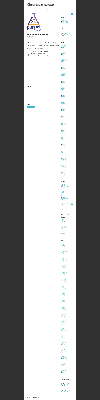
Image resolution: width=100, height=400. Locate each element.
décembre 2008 (64, 147)
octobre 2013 (64, 128)
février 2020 (64, 80)
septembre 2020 (64, 74)
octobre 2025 (64, 46)
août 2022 (63, 63)
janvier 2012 (64, 132)
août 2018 (63, 96)
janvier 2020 (64, 81)
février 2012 (64, 131)
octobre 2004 (64, 159)
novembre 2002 (64, 168)
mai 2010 (63, 138)
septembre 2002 (64, 170)
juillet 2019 (64, 87)
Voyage (63, 192)
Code (63, 183)
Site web (28, 104)
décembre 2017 (64, 100)
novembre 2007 (64, 153)
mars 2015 (64, 119)
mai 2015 (63, 118)
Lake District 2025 (65, 21)
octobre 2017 (64, 101)
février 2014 (64, 125)
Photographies (35, 9)
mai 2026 (63, 44)
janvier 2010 (64, 140)
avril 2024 (63, 55)
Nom (28, 99)
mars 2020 (64, 79)
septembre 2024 (64, 53)
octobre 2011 (64, 133)
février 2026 (64, 45)
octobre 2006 (64, 158)
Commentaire (29, 86)
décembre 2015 (64, 112)
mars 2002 (64, 174)
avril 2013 (63, 130)
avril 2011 (63, 135)
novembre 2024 (64, 52)
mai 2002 (63, 173)
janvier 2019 (64, 90)
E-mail (28, 101)
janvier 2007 (64, 156)
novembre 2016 (64, 108)
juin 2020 (63, 76)
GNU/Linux (29, 9)
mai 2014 (63, 124)
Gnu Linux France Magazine (55, 9)
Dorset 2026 (64, 19)
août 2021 (63, 69)
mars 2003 (64, 165)
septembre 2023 (64, 59)
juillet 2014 (64, 123)
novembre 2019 (64, 83)
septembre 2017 (64, 102)
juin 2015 (63, 117)
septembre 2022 (64, 62)
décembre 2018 (64, 91)
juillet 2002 (64, 172)
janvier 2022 (64, 67)
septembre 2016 (64, 109)
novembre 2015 (64, 114)
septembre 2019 (64, 86)
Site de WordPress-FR (65, 200)
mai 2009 (63, 146)
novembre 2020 (64, 73)
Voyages (40, 9)
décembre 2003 (64, 161)
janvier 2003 (64, 166)
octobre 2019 (64, 84)
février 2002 (64, 175)
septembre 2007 (64, 154)
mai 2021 (63, 70)
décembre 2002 (64, 167)
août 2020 (63, 75)
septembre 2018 (64, 95)
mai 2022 (63, 66)
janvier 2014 (64, 126)
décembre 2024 (64, 51)
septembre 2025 (64, 47)
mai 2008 (63, 152)
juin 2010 (63, 137)
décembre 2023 (64, 56)
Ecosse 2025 (64, 20)
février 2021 (64, 72)
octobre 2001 (64, 177)
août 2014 (63, 122)
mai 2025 (63, 49)
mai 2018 (63, 97)
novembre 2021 (64, 68)
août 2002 (63, 171)
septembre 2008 (64, 149)
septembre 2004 (64, 160)
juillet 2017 (64, 104)
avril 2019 (63, 88)
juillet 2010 (64, 136)
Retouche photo (64, 191)
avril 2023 (63, 60)
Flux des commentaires (65, 199)
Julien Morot (33, 36)
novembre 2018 (64, 93)
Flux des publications (65, 198)
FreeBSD (63, 185)
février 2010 (64, 139)
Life (62, 188)
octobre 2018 (64, 94)
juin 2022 (63, 65)
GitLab (45, 9)
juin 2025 (63, 48)
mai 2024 (63, 54)
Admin (48, 9)
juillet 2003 (64, 164)
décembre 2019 (64, 82)
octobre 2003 (64, 163)
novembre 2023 (64, 58)
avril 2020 (63, 77)
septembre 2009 (64, 142)
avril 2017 (63, 105)
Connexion (63, 197)
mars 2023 (64, 61)
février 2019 (64, 89)
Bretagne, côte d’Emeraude (66, 23)
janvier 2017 (64, 107)
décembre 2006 (64, 157)
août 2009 (63, 143)
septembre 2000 (64, 178)
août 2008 (63, 150)
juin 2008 (63, 151)
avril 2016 (63, 110)
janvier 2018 (64, 98)
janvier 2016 (64, 111)
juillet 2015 (64, 116)
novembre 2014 (64, 121)
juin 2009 (63, 145)
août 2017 (63, 103)
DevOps (33, 32)
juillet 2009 (64, 144)
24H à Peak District (65, 22)
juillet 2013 (64, 129)
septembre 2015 (64, 115)
